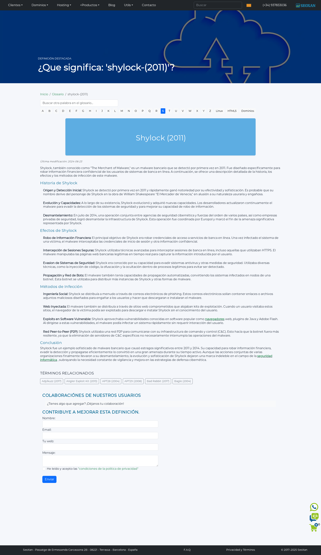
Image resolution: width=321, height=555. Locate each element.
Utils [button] (127, 5)
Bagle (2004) (182, 381)
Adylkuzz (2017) (51, 381)
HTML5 (232, 111)
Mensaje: (48, 453)
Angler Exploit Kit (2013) (81, 381)
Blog (111, 5)
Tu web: (48, 441)
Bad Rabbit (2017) (158, 381)
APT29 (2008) (133, 381)
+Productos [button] (88, 5)
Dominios (247, 111)
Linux (219, 111)
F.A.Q (187, 549)
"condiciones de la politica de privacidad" (108, 468)
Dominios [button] (39, 5)
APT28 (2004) (111, 381)
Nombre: (48, 418)
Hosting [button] (63, 5)
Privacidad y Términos (240, 549)
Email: (46, 429)
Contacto (149, 5)
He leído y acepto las (92, 468)
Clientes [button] (14, 5)
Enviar (49, 479)
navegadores (214, 319)
